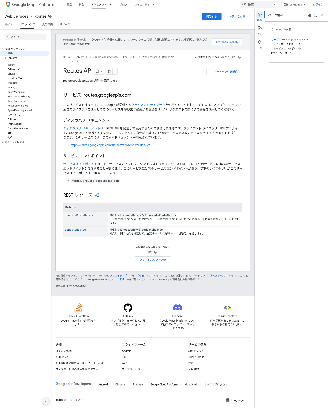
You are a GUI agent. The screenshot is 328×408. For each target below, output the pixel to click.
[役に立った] (234, 57)
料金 (81, 4)
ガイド (9, 24)
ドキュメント (99, 4)
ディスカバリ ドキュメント (81, 128)
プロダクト (82, 57)
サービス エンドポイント (80, 164)
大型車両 (47, 24)
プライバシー (78, 400)
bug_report (310, 15)
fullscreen (316, 15)
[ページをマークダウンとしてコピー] (109, 71)
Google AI (191, 384)
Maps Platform (40, 4)
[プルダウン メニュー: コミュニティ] (154, 4)
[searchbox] (26, 37)
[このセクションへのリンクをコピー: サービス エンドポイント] (110, 156)
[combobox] (259, 4)
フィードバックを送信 (224, 71)
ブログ (123, 4)
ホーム (67, 57)
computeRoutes (75, 229)
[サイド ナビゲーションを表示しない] (46, 401)
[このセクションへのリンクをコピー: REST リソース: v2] (103, 195)
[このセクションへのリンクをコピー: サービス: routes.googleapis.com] (135, 95)
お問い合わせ (237, 16)
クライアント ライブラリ (148, 105)
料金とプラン (196, 350)
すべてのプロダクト (216, 384)
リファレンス (27, 24)
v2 (97, 195)
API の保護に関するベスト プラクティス (79, 363)
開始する (211, 16)
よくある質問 (64, 350)
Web (124, 363)
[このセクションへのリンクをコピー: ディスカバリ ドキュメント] (113, 120)
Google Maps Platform (105, 57)
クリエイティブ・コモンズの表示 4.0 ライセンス (136, 275)
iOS (124, 357)
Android (126, 350)
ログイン (318, 4)
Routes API (43, 16)
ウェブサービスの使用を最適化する (77, 369)
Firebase (138, 384)
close (322, 15)
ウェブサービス (131, 369)
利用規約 (193, 369)
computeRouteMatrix (79, 215)
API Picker (62, 357)
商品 (69, 4)
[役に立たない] (239, 57)
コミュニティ (142, 4)
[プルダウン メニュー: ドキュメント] (111, 4)
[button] (25, 49)
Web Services (16, 16)
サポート (193, 363)
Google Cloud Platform (164, 384)
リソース (65, 24)
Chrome (120, 384)
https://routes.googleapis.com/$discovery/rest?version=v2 (110, 145)
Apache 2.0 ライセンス (225, 275)
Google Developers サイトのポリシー (108, 279)
